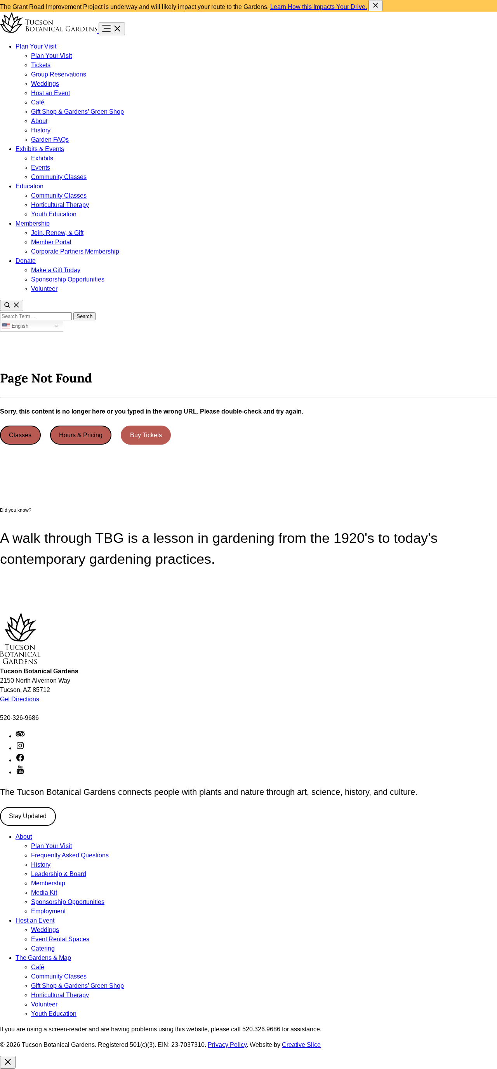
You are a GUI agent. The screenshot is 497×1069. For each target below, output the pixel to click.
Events (40, 167)
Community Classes (59, 177)
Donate (26, 260)
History (40, 130)
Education (29, 186)
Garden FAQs (50, 139)
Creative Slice (301, 1044)
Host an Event (50, 93)
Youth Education (53, 214)
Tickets (40, 65)
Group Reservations (58, 74)
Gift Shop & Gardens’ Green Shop (77, 111)
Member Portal (51, 242)
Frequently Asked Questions (70, 855)
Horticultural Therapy (60, 205)
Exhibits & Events (40, 149)
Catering (43, 948)
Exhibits (42, 158)
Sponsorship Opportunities (67, 279)
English (19, 326)
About (39, 121)
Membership (33, 223)
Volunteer (44, 288)
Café (37, 102)
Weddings (45, 83)
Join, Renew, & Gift (57, 232)
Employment (48, 911)
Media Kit (44, 892)
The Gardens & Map (43, 957)
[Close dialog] (8, 1062)
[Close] (375, 5)
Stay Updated (28, 816)
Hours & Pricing (81, 435)
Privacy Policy (227, 1044)
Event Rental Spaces (60, 939)
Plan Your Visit (36, 46)
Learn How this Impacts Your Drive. (318, 6)
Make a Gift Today (55, 270)
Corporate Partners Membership (75, 251)
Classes (20, 435)
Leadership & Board (58, 874)
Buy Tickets (146, 435)
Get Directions (19, 699)
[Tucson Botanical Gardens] (49, 31)
